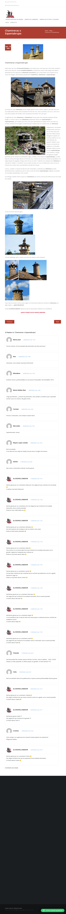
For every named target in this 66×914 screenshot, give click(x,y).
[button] (52, 910)
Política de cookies (29, 910)
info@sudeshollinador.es (13, 5)
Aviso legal (20, 910)
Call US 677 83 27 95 (11, 2)
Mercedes (16, 426)
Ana (14, 356)
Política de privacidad (10, 910)
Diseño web (8, 908)
